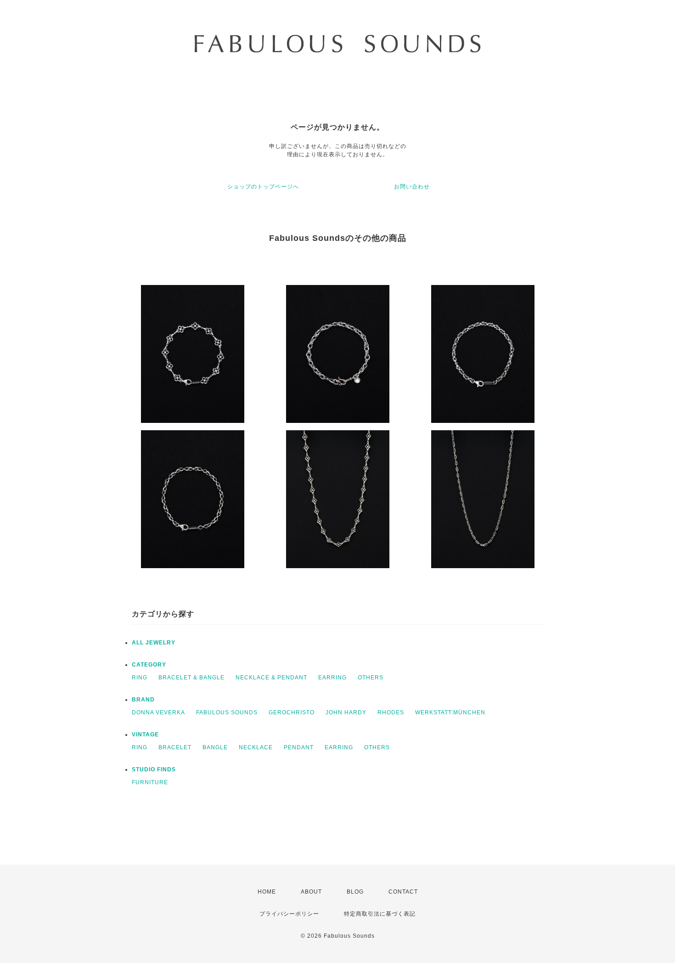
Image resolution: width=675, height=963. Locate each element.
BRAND (143, 699)
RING (139, 677)
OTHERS (370, 677)
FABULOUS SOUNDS (227, 712)
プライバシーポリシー (289, 914)
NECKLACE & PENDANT (271, 677)
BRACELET (174, 747)
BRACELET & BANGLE (191, 677)
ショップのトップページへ (263, 186)
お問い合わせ (412, 186)
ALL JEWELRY (153, 642)
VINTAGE (145, 734)
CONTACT (403, 892)
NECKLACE (256, 747)
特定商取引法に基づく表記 (380, 914)
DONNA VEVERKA (158, 712)
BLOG (355, 892)
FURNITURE (150, 782)
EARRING (332, 677)
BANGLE (215, 747)
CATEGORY (149, 664)
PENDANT (299, 747)
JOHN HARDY (346, 712)
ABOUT (311, 892)
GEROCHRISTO (292, 712)
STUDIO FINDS (154, 769)
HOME (267, 892)
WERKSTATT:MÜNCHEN (450, 712)
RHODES (390, 712)
